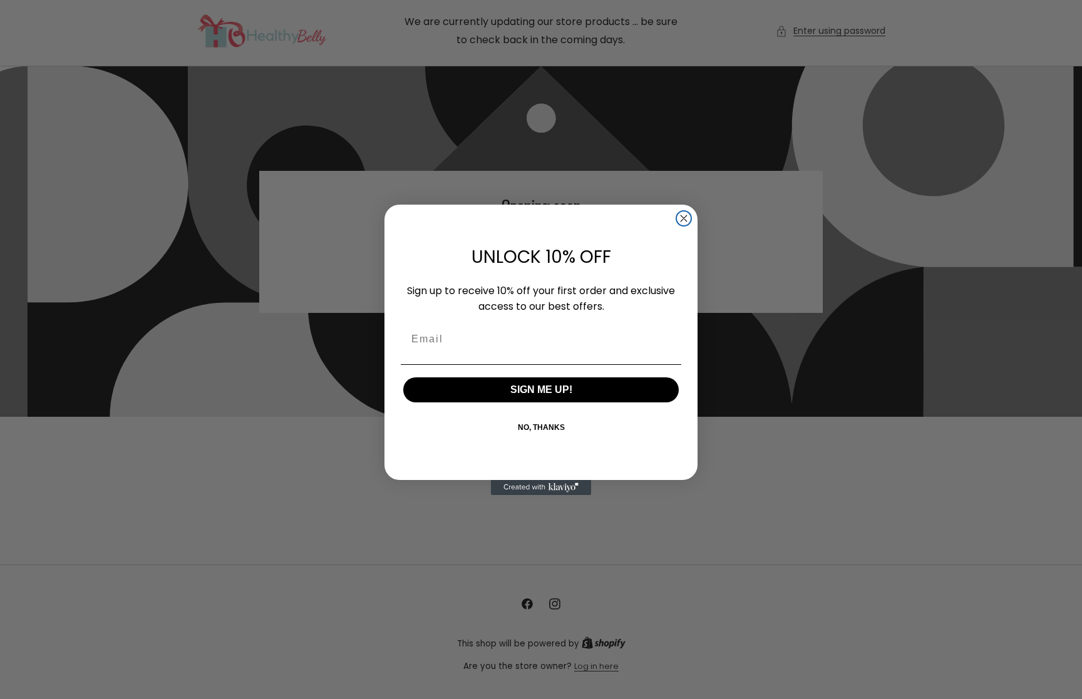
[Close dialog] (683, 218)
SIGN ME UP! (541, 389)
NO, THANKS (541, 427)
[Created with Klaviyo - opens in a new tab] (541, 487)
